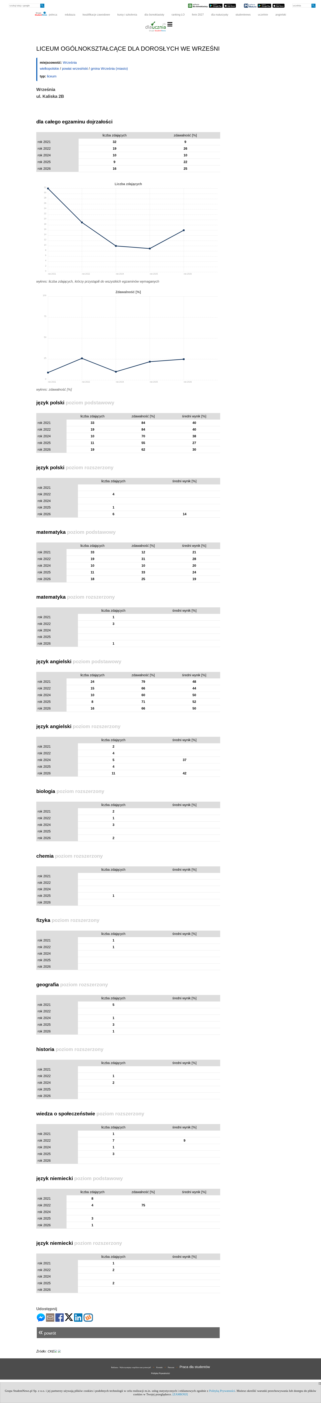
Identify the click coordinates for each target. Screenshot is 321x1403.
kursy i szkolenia (127, 14)
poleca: (53, 14)
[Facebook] (59, 1320)
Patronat (171, 1367)
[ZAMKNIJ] (180, 1394)
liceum (52, 76)
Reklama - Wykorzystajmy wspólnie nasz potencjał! (131, 1367)
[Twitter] (69, 1319)
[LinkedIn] (78, 1320)
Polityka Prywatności (160, 1373)
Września (70, 62)
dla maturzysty (219, 14)
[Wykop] (88, 1320)
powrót (47, 1331)
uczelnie (263, 14)
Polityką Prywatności (222, 1390)
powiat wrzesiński (75, 68)
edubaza (70, 14)
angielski (280, 14)
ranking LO (178, 14)
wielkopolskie (49, 68)
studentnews (243, 14)
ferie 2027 (198, 14)
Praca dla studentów (195, 1367)
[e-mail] (50, 1320)
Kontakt (159, 1367)
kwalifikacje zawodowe (96, 14)
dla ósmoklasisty (154, 14)
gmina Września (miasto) (109, 68)
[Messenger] (41, 1320)
